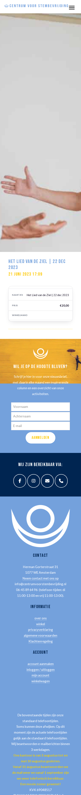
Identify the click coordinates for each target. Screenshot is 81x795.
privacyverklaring (40, 630)
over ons (40, 618)
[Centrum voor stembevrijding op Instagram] (33, 481)
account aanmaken (41, 664)
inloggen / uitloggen (41, 670)
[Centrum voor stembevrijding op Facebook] (19, 481)
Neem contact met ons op (41, 578)
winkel (40, 624)
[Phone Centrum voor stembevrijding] (61, 481)
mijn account (40, 675)
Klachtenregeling (40, 641)
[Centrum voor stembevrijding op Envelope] (47, 481)
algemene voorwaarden (40, 635)
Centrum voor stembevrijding (36, 3)
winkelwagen (40, 681)
